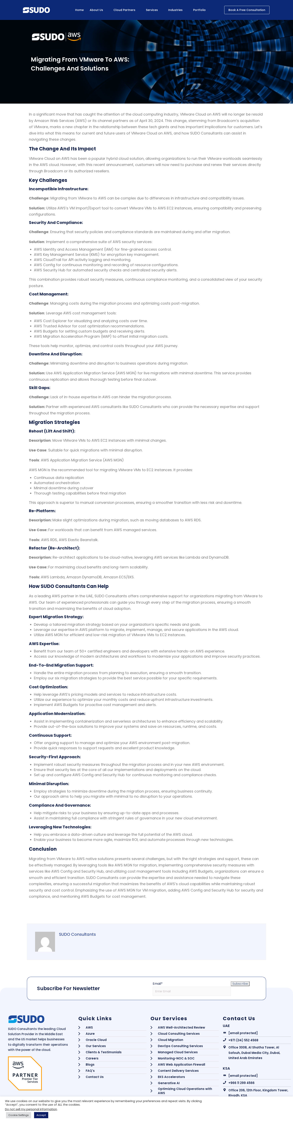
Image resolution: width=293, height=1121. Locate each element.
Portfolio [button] (199, 10)
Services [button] (152, 10)
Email (158, 983)
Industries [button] (175, 10)
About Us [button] (96, 10)
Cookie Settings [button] (18, 1115)
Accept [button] (41, 1115)
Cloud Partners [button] (124, 10)
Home (79, 10)
